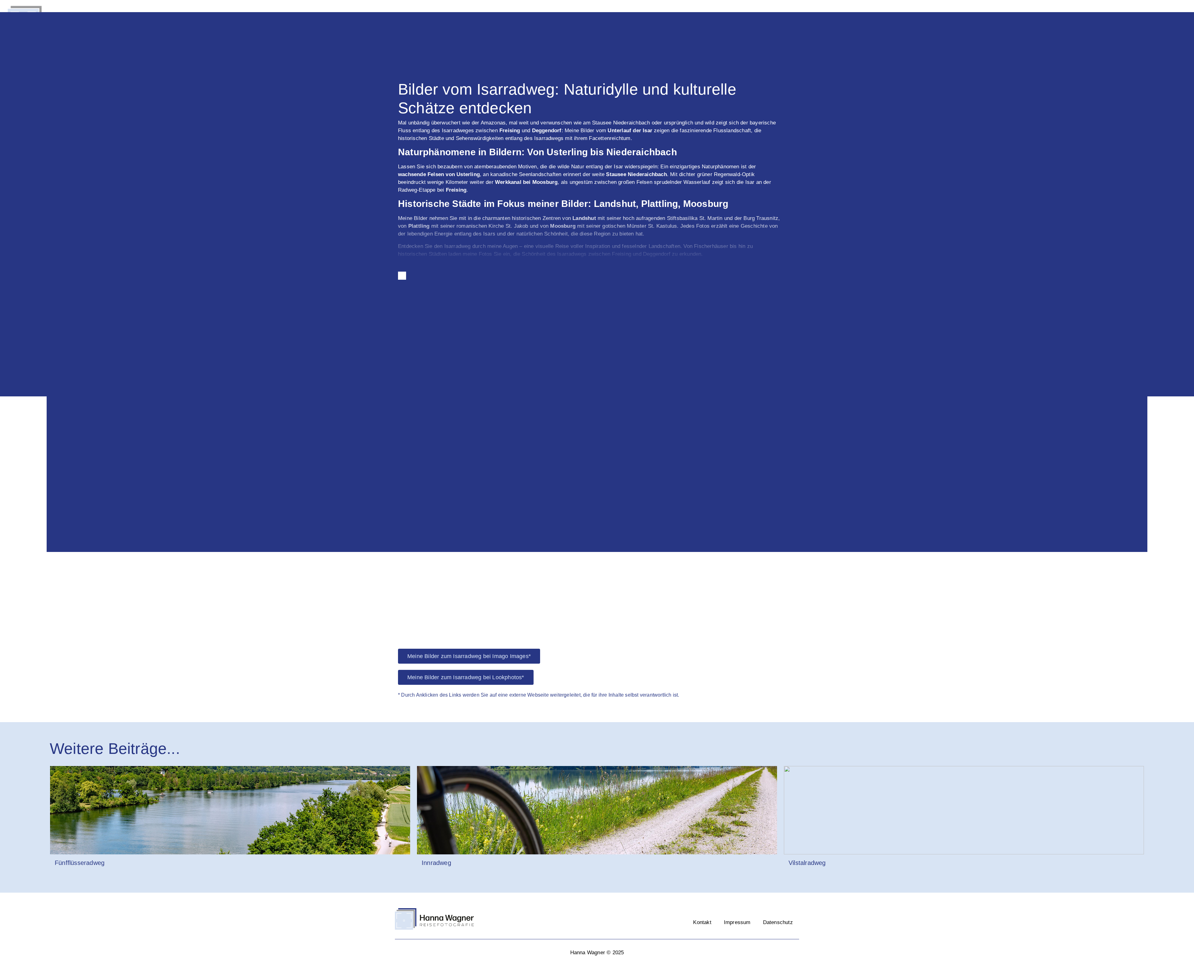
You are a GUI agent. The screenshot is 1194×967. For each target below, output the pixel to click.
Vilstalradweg (807, 862)
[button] (53, 427)
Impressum (737, 922)
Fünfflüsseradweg (79, 862)
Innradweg (436, 862)
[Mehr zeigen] (402, 276)
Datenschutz (778, 922)
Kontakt (702, 922)
